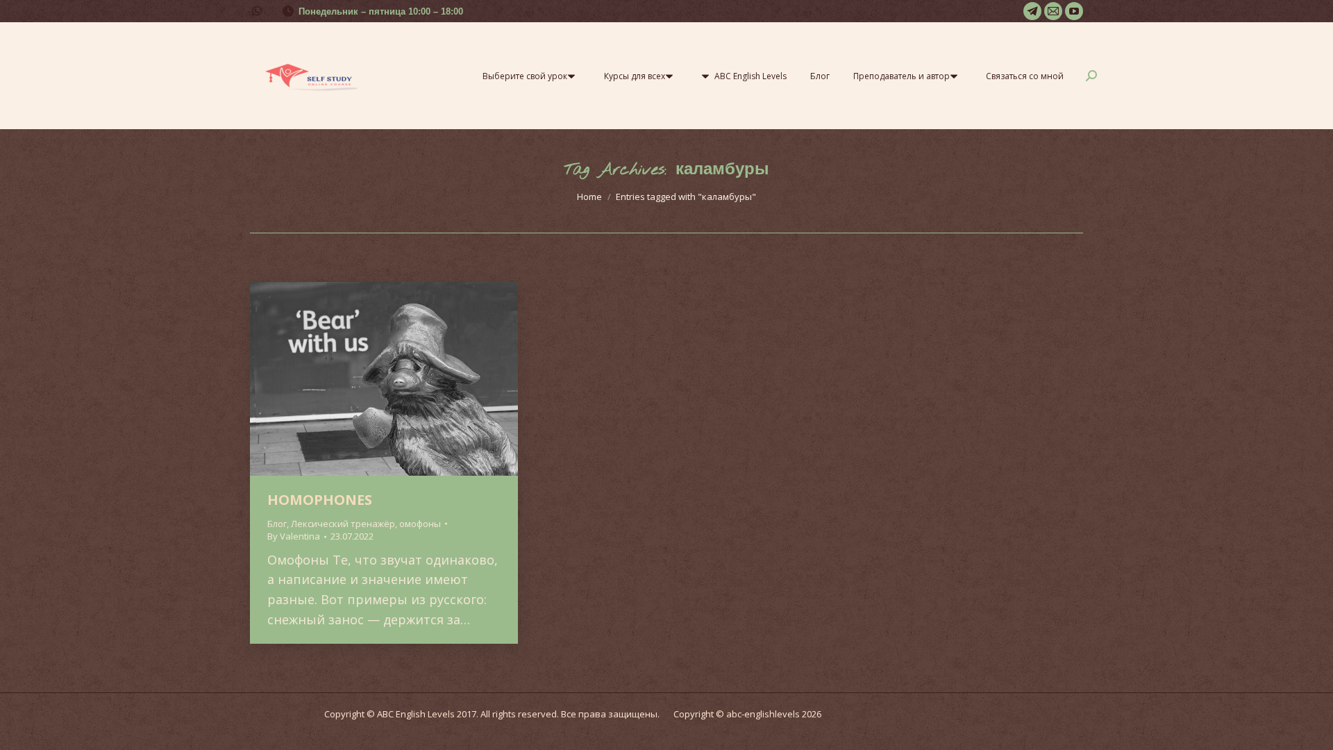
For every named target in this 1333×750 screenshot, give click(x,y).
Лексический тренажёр (343, 523)
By (293, 536)
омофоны (420, 523)
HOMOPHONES (319, 499)
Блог (277, 523)
